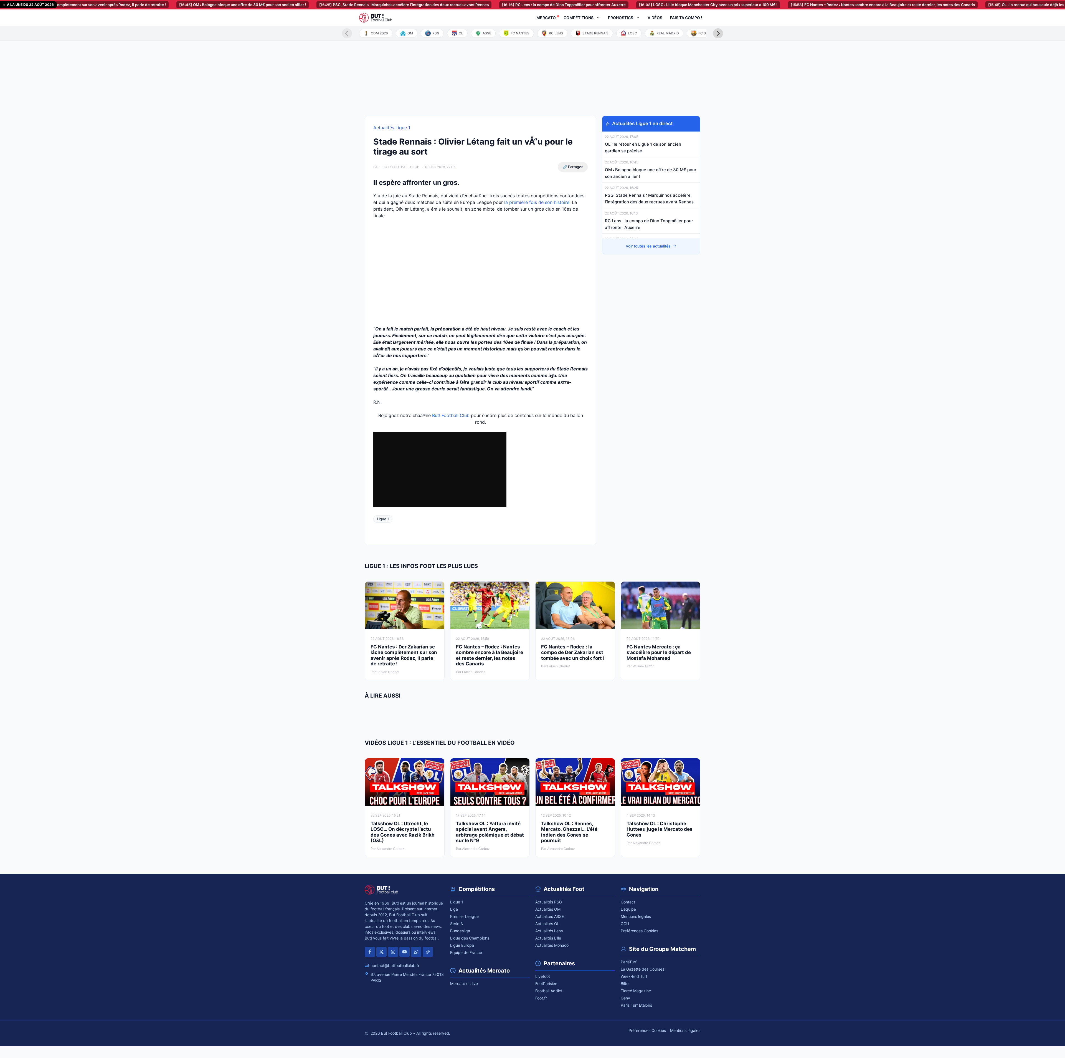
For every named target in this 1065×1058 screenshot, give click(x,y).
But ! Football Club (400, 167)
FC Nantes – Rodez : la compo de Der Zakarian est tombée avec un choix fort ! (573, 652)
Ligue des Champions (469, 938)
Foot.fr (541, 998)
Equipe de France (466, 952)
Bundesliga (460, 930)
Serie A (456, 923)
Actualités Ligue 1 (391, 127)
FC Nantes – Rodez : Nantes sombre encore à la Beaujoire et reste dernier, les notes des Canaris (834, 4)
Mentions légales (636, 916)
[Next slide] (718, 33)
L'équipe (628, 909)
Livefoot (542, 976)
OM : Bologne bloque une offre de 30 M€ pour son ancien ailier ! (193, 4)
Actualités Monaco (552, 945)
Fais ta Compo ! (686, 17)
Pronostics (620, 17)
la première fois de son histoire (536, 202)
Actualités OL (547, 923)
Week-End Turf (634, 976)
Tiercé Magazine (636, 990)
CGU (625, 923)
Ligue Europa (462, 945)
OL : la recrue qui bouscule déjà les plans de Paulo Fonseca (998, 4)
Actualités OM (548, 909)
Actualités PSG (548, 902)
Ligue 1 (383, 519)
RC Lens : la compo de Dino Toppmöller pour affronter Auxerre (515, 4)
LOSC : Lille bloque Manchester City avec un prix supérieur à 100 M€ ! (659, 4)
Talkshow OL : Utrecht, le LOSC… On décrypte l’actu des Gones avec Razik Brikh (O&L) (403, 832)
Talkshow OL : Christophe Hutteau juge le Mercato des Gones (660, 829)
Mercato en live (464, 983)
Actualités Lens (549, 930)
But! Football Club (451, 415)
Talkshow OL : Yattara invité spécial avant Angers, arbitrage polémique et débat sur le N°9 (490, 832)
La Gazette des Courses (642, 969)
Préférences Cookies (639, 930)
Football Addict (548, 990)
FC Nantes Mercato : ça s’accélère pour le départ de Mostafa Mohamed (659, 652)
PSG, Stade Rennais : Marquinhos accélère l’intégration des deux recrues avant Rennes (355, 4)
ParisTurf (629, 961)
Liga (454, 909)
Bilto (624, 983)
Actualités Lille (548, 938)
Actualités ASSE (549, 916)
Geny (625, 998)
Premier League (464, 916)
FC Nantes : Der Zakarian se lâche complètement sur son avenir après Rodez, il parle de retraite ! (404, 655)
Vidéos (655, 17)
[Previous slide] (347, 33)
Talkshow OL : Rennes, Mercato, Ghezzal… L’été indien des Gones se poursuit (569, 832)
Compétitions (579, 17)
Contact (628, 902)
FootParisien (546, 983)
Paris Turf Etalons (636, 1005)
